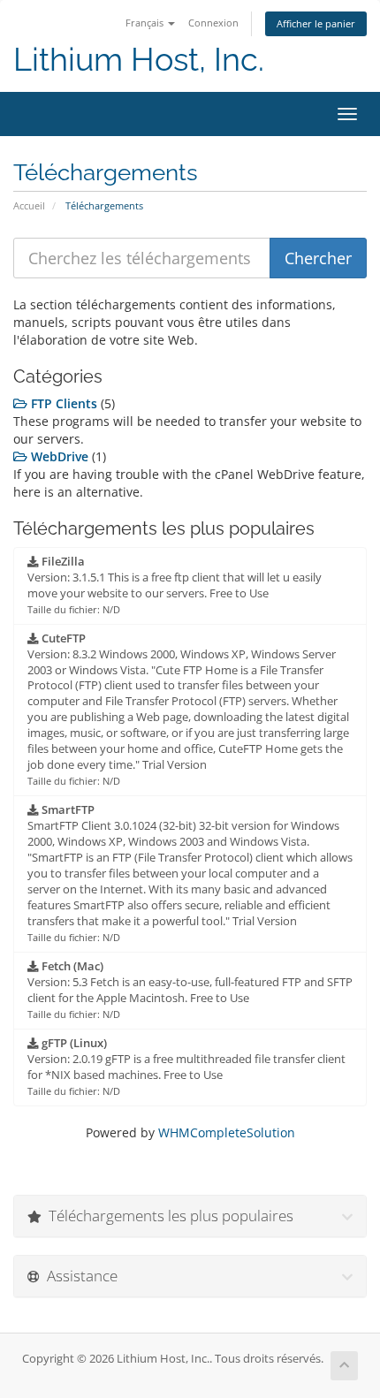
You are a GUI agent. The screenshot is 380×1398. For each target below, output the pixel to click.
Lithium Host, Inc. (138, 60)
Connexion (213, 22)
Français (145, 22)
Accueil (29, 205)
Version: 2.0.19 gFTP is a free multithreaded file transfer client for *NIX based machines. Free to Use (186, 1067)
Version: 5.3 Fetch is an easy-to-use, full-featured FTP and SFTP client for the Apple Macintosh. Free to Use (190, 990)
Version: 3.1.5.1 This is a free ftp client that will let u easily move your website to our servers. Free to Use (174, 585)
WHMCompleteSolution (226, 1132)
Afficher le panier (316, 23)
